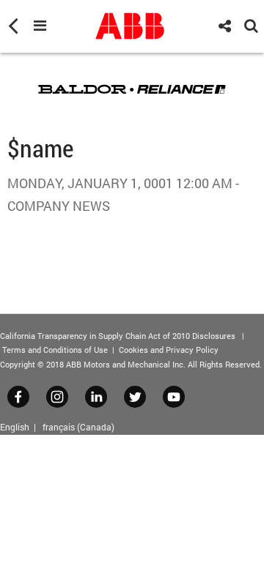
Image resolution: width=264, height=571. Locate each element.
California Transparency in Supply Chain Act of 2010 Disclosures (117, 335)
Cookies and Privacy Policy (169, 349)
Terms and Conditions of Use (55, 349)
